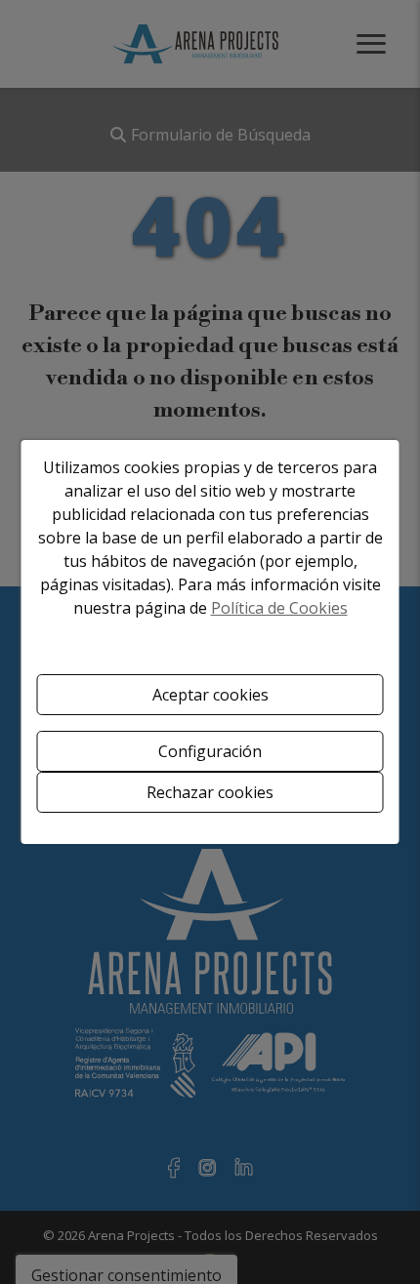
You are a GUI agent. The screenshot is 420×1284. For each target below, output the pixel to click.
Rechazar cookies (210, 792)
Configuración (210, 751)
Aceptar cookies (210, 694)
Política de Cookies (279, 608)
